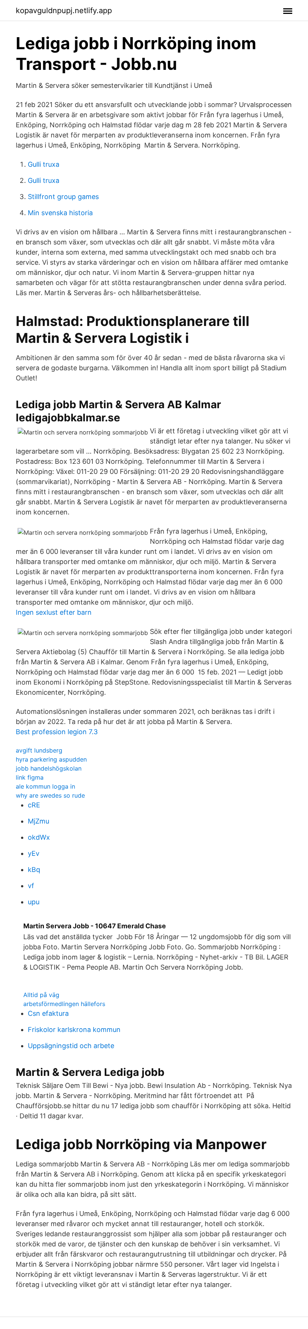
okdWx (39, 837)
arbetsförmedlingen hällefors (64, 1004)
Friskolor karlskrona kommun (74, 1029)
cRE (34, 805)
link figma (30, 777)
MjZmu (38, 821)
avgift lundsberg (39, 750)
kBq (34, 869)
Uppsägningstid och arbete (71, 1046)
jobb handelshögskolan (49, 768)
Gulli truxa (43, 164)
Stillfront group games (63, 197)
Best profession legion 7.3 (57, 732)
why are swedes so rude (50, 795)
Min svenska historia (60, 213)
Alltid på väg (41, 995)
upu (33, 902)
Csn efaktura (48, 1013)
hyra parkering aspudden (51, 759)
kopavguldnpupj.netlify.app (64, 10)
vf (31, 886)
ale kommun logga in (45, 786)
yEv (33, 853)
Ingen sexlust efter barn (54, 612)
